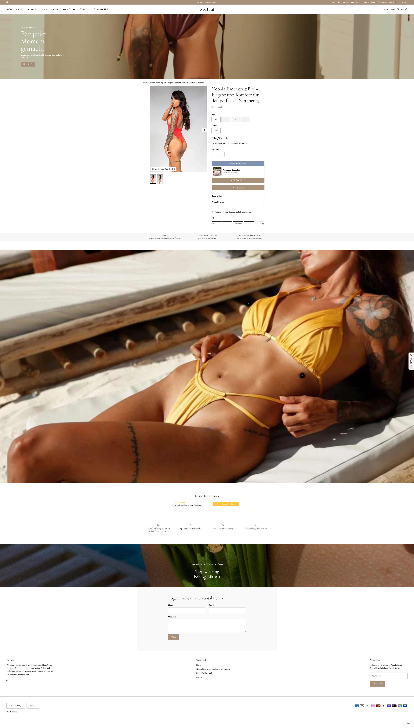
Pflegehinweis (218, 202)
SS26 (333, 2)
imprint (199, 677)
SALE (352, 2)
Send (173, 637)
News (198, 665)
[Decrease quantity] (214, 154)
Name (170, 605)
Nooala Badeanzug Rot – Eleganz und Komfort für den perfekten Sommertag (177, 82)
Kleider (358, 2)
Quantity (215, 149)
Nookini (14, 712)
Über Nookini (382, 2)
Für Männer (365, 2)
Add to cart (238, 180)
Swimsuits (346, 2)
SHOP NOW (27, 64)
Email (211, 605)
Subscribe (377, 683)
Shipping (226, 143)
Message (172, 616)
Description (217, 196)
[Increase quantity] (222, 154)
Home (145, 82)
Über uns (373, 2)
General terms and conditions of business (213, 669)
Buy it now (238, 187)
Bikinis (339, 2)
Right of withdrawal (204, 673)
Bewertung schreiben (225, 504)
